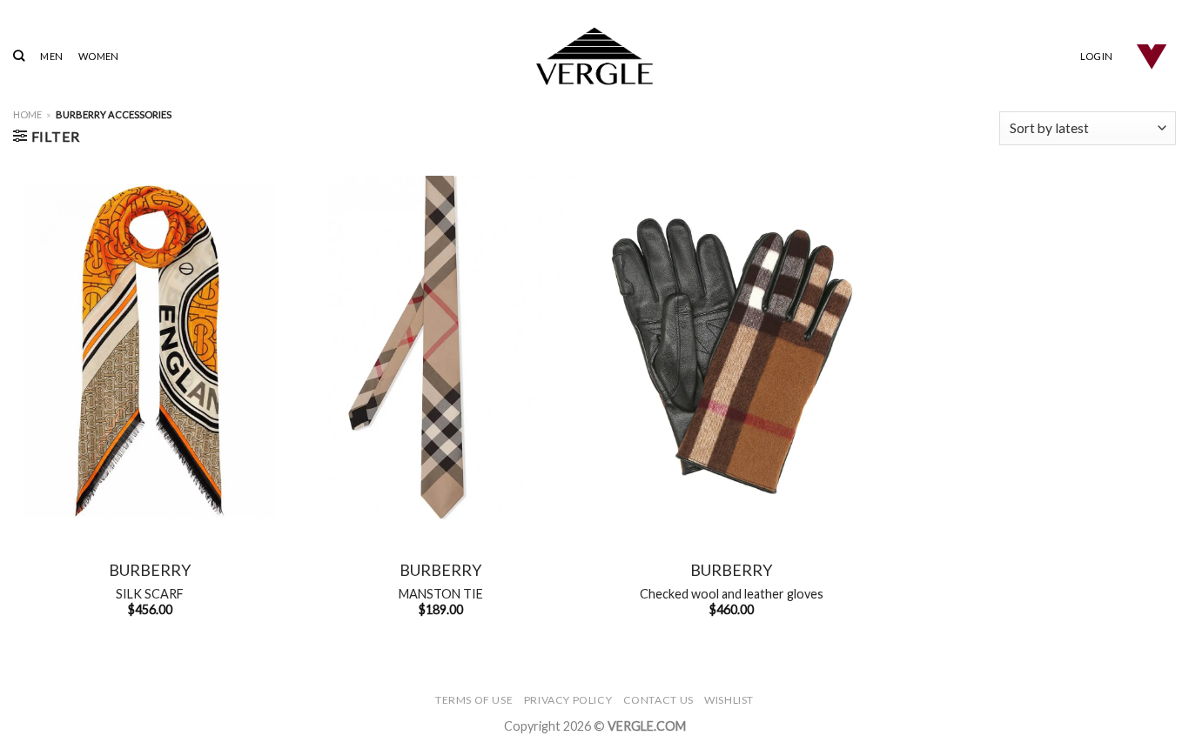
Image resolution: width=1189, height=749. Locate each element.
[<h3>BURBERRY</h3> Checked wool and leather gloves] (731, 351)
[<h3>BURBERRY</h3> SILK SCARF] (149, 351)
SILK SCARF (150, 593)
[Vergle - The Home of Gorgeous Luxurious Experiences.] (594, 56)
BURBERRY (150, 569)
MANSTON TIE (441, 593)
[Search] (18, 55)
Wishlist (729, 699)
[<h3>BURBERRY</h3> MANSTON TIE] (440, 351)
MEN (51, 56)
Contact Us (658, 699)
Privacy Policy (568, 699)
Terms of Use (474, 699)
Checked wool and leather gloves (731, 593)
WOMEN (98, 56)
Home (27, 114)
